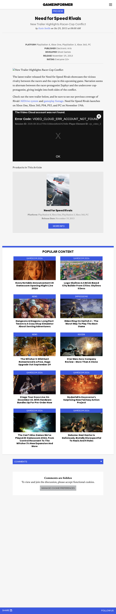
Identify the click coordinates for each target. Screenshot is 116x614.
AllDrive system (29, 101)
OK (58, 156)
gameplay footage (53, 101)
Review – (81, 360)
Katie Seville (44, 28)
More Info (59, 226)
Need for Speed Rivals (58, 210)
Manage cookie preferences (58, 488)
